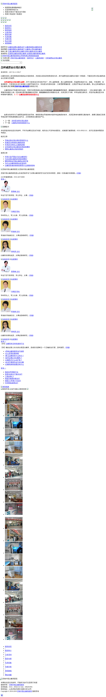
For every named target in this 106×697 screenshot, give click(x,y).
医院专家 (8, 34)
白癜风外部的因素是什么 (21, 123)
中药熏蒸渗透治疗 (11, 383)
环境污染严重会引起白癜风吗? (16, 157)
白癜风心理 (29, 49)
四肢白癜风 (22, 53)
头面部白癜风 (13, 53)
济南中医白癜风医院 (17, 58)
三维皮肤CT (9, 376)
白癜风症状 (38, 47)
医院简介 (8, 28)
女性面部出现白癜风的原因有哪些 (17, 147)
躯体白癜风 (41, 53)
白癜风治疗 (20, 47)
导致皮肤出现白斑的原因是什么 (16, 140)
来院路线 (8, 43)
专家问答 (8, 39)
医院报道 (8, 30)
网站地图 (8, 675)
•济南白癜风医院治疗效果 (14, 351)
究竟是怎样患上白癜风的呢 (15, 145)
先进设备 (8, 37)
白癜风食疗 (20, 49)
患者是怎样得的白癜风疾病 (15, 142)
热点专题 (8, 41)
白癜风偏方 (38, 49)
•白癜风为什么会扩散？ (13, 360)
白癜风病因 (29, 47)
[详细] (79, 173)
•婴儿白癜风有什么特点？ (14, 356)
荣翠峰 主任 (15, 191)
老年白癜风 (29, 51)
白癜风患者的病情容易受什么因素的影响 (20, 165)
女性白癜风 (38, 51)
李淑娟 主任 (15, 231)
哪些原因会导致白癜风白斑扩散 (16, 161)
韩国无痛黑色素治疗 (12, 378)
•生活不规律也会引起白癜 (14, 362)
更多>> (3, 179)
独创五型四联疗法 (11, 372)
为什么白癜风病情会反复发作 (15, 163)
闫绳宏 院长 (15, 211)
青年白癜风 (20, 51)
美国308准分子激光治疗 (13, 374)
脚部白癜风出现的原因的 (14, 149)
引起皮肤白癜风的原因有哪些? (16, 159)
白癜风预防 (12, 49)
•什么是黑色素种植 (12, 353)
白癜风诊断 (12, 47)
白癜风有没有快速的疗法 (15, 344)
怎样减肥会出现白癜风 (53, 58)
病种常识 (30, 58)
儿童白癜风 (12, 51)
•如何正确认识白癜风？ (13, 358)
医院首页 (8, 26)
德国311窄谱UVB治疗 (13, 381)
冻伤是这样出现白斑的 (20, 121)
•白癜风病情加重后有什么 (14, 364)
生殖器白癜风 (32, 53)
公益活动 (8, 32)
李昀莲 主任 (15, 251)
